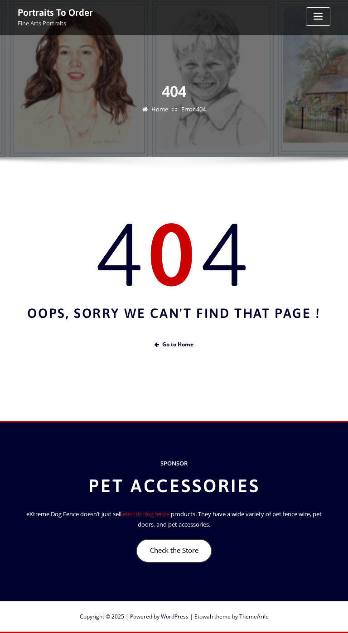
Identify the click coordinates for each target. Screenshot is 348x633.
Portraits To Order (55, 12)
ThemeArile (254, 616)
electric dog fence (146, 514)
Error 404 (193, 109)
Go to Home (177, 344)
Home (159, 109)
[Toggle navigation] (318, 16)
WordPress (174, 616)
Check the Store (174, 550)
